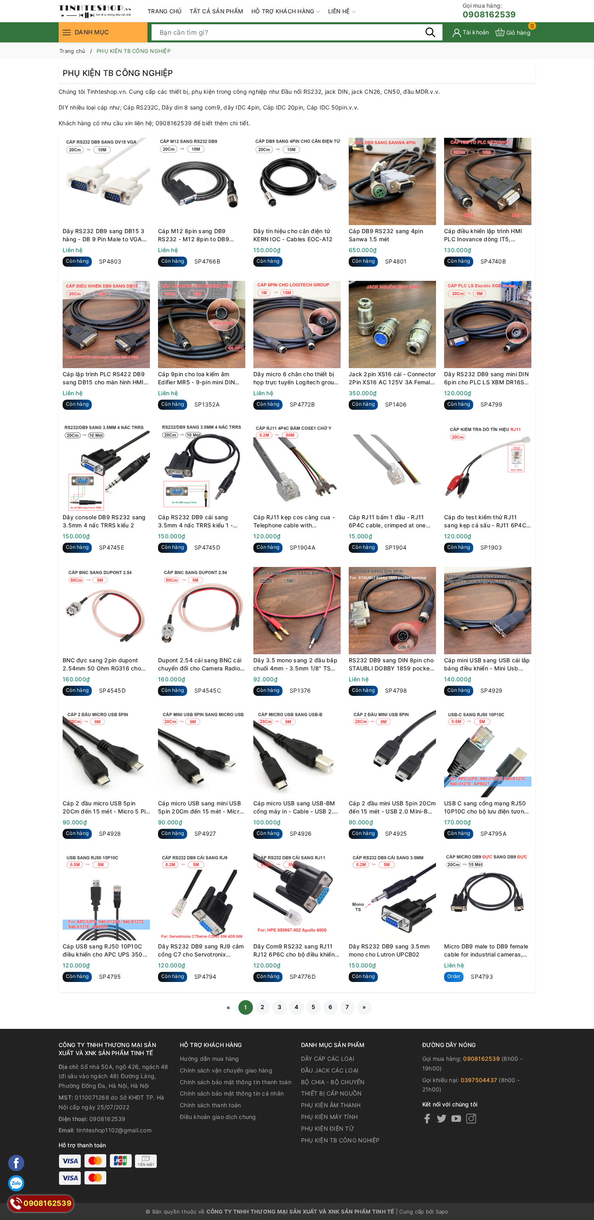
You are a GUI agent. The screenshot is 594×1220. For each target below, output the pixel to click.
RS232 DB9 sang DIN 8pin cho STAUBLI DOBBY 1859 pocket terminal (391, 664)
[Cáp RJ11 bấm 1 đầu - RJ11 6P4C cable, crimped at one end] (392, 467)
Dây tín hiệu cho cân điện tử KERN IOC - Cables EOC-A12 (293, 235)
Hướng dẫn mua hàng (209, 1058)
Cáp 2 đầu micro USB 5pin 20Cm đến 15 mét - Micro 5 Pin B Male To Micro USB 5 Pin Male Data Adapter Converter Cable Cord (106, 807)
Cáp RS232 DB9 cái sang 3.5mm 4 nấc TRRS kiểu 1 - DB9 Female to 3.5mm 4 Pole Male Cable (198, 521)
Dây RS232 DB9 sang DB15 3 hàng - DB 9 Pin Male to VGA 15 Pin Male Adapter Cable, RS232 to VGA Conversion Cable (103, 235)
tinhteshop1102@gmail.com (114, 1130)
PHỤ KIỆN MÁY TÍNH (329, 1116)
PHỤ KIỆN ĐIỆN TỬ (327, 1128)
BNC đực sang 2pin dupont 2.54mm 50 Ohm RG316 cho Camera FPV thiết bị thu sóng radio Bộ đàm (103, 664)
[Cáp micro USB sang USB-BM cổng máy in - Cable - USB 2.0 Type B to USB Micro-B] (297, 753)
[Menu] (67, 32)
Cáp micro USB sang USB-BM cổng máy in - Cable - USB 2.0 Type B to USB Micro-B (295, 807)
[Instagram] (471, 1118)
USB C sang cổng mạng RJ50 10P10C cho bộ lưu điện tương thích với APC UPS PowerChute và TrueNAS (487, 807)
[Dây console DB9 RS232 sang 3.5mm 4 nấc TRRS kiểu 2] (106, 467)
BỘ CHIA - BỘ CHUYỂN (333, 1082)
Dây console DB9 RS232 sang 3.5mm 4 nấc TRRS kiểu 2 (104, 521)
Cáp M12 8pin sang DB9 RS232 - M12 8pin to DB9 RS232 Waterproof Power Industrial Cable (193, 235)
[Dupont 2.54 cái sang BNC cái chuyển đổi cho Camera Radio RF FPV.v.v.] (201, 610)
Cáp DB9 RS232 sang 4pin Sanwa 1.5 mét (386, 235)
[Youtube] (456, 1118)
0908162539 (489, 10)
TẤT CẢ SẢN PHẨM (216, 11)
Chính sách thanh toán (210, 1105)
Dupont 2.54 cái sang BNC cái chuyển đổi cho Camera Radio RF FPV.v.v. (199, 664)
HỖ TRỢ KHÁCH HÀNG (283, 11)
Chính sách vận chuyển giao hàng (226, 1070)
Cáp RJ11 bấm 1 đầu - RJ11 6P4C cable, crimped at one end (387, 521)
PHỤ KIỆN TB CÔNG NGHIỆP (340, 1140)
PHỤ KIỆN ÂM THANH (330, 1105)
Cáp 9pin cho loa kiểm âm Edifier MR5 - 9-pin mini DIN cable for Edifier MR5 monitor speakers (198, 378)
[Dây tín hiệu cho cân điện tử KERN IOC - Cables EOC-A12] (297, 181)
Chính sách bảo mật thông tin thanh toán (235, 1082)
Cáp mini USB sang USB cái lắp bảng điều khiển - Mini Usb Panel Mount (487, 664)
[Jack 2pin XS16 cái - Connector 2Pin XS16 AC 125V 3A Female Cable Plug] (392, 324)
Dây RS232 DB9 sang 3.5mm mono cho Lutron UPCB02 (389, 950)
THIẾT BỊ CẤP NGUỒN (331, 1093)
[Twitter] (442, 1118)
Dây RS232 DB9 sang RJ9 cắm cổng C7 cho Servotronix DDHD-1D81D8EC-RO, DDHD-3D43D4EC (201, 950)
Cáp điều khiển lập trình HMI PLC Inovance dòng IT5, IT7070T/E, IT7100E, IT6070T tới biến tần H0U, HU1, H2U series (485, 235)
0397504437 (479, 1080)
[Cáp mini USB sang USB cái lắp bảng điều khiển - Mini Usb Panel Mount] (487, 610)
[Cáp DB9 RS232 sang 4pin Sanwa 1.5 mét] (392, 181)
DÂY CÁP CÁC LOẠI (327, 1058)
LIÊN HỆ (340, 11)
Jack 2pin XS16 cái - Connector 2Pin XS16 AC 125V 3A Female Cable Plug (392, 378)
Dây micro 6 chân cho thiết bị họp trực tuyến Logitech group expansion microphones (295, 378)
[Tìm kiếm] (430, 32)
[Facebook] (427, 1118)
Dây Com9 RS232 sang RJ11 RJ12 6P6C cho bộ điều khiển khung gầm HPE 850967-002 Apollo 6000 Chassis (294, 950)
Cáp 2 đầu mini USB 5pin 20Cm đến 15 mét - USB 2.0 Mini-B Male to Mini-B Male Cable (392, 807)
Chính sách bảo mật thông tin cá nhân (232, 1093)
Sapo (442, 1211)
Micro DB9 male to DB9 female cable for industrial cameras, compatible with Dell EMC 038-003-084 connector (487, 950)
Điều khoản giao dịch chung (218, 1116)
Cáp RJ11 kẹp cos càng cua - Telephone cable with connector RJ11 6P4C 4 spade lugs (295, 521)
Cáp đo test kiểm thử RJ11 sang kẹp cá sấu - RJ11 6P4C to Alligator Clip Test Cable (485, 521)
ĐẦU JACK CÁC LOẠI (329, 1070)
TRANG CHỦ (164, 11)
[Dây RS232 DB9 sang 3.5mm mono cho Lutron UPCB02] (392, 896)
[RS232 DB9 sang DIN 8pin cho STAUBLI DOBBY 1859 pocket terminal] (392, 610)
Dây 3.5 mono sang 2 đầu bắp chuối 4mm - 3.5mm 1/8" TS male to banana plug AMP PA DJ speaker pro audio (295, 664)
